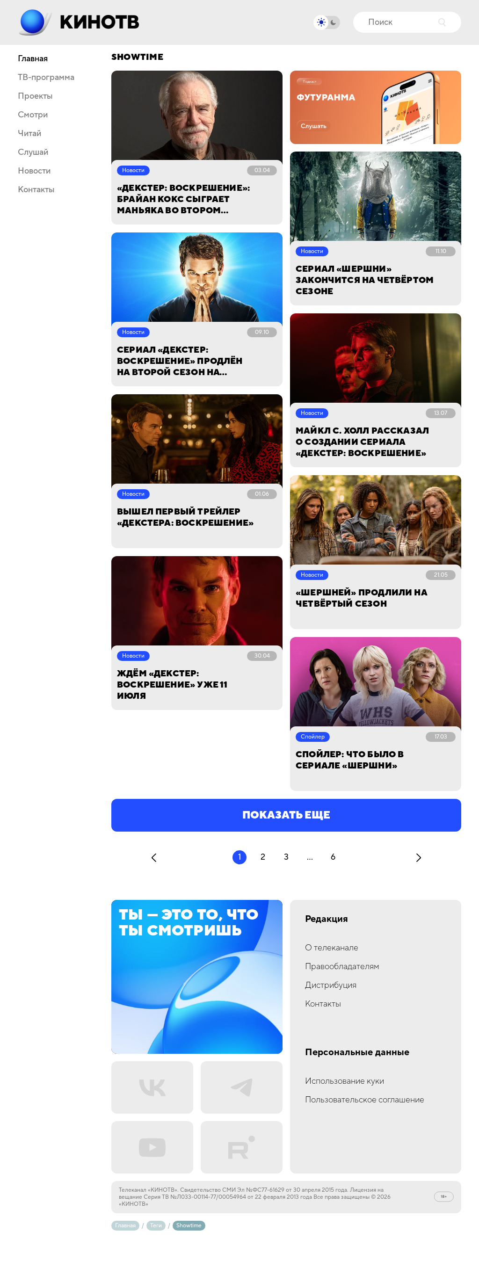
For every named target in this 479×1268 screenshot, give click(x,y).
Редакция (326, 919)
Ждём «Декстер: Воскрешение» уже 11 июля (172, 685)
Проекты (35, 96)
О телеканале (331, 947)
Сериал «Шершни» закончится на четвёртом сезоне (365, 280)
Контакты (36, 190)
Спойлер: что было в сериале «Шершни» (350, 760)
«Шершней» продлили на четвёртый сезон (361, 598)
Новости (34, 171)
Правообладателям (342, 966)
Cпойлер (313, 736)
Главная (33, 59)
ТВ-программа (46, 77)
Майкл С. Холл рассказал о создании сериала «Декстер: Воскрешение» (362, 442)
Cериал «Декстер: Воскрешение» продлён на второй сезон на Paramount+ (180, 361)
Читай (29, 133)
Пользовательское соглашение (364, 1099)
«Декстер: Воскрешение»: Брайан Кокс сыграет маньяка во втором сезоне (183, 200)
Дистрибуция (330, 985)
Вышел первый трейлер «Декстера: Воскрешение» (185, 518)
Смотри (33, 115)
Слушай (33, 152)
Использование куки (344, 1081)
